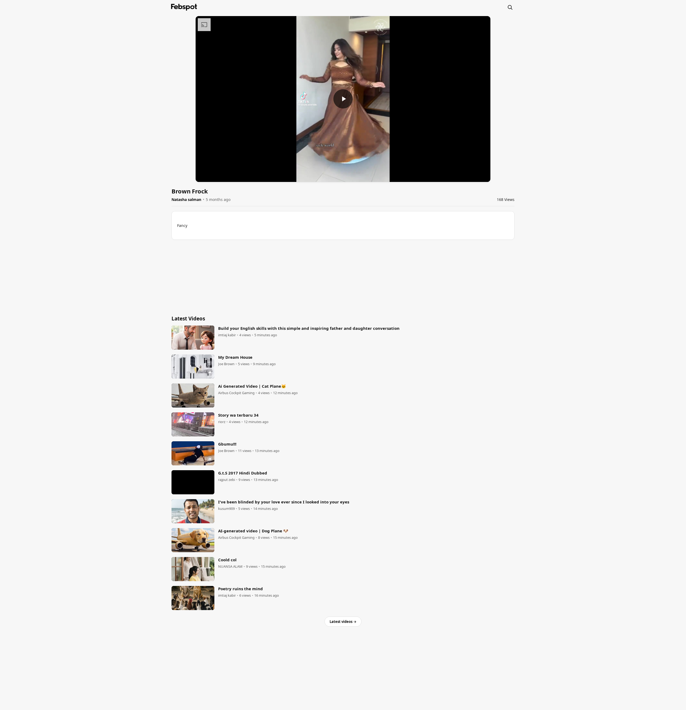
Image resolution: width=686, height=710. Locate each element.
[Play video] (343, 99)
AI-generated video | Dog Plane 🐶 (253, 530)
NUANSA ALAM (230, 566)
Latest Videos (188, 318)
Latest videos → (343, 621)
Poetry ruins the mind (240, 588)
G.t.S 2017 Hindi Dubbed (242, 473)
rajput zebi (226, 479)
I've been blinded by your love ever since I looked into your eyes (283, 502)
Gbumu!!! (227, 444)
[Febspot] (184, 7)
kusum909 (226, 508)
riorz (221, 422)
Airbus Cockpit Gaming (236, 393)
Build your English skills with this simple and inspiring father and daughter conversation (309, 328)
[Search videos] (510, 7)
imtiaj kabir (227, 335)
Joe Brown (226, 364)
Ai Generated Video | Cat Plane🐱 (252, 386)
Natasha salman (186, 199)
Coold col (227, 559)
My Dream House (235, 357)
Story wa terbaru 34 (238, 415)
